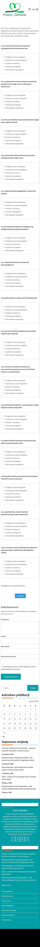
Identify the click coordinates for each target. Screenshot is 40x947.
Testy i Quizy (6, 920)
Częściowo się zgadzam (13, 66)
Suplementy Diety (8, 915)
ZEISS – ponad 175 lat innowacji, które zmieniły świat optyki (19, 778)
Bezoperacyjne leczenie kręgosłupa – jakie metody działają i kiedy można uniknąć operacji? (19, 787)
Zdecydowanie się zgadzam (14, 70)
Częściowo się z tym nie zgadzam (16, 60)
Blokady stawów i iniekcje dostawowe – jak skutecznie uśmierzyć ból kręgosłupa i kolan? (18, 759)
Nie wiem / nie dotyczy (13, 63)
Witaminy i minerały (9, 910)
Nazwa (4, 636)
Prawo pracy (6, 901)
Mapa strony (6, 885)
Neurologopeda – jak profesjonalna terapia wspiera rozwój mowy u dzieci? (17, 768)
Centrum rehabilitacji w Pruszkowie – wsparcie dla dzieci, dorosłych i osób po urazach (19, 749)
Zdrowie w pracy (7, 896)
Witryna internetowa (8, 656)
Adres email (5, 646)
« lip (3, 736)
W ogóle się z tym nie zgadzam (15, 57)
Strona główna (7, 891)
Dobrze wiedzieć (8, 905)
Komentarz (5, 619)
